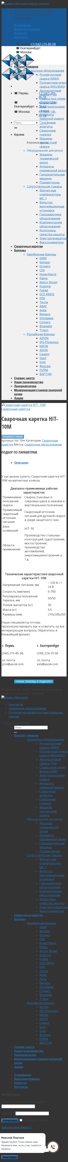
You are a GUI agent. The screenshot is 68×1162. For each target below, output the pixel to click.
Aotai (43, 310)
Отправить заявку (12, 436)
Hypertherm (48, 274)
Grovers (45, 266)
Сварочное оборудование (45, 71)
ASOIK (44, 350)
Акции (18, 398)
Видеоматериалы (27, 29)
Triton (44, 330)
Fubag (44, 290)
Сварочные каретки (28, 246)
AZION (44, 338)
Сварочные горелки (48, 132)
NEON (44, 346)
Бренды (20, 250)
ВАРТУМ (46, 374)
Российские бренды (41, 334)
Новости (20, 33)
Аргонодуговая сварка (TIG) (50, 93)
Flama (44, 278)
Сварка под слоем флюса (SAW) (52, 101)
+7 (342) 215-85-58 (43, 44)
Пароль (8, 1113)
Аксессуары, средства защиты (52, 232)
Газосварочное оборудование (50, 216)
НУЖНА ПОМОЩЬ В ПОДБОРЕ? (34, 681)
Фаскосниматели (52, 242)
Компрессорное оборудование (51, 224)
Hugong (45, 286)
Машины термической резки (49, 158)
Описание (21, 462)
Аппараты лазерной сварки (52, 117)
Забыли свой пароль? (16, 1127)
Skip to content (38, 3)
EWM (43, 258)
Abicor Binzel (48, 282)
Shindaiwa (46, 318)
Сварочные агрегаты (48, 125)
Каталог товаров (26, 66)
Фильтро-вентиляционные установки (52, 206)
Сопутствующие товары (44, 186)
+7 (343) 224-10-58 (53, 48)
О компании (22, 25)
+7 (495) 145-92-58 (44, 52)
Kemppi (45, 262)
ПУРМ (44, 370)
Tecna (44, 302)
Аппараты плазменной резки (53, 168)
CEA (42, 270)
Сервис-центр (24, 378)
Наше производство (28, 382)
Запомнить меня (35, 1120)
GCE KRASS (47, 294)
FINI (42, 298)
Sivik (43, 362)
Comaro (45, 322)
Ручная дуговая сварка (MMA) (50, 77)
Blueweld (46, 326)
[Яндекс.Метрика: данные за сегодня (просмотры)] (14, 698)
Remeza (45, 314)
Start (43, 358)
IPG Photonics (49, 342)
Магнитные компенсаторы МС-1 (50, 194)
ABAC (43, 306)
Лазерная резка (25, 386)
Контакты (21, 37)
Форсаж (45, 366)
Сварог (45, 354)
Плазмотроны (50, 182)
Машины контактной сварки (48, 142)
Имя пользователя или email (23, 1102)
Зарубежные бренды (41, 254)
